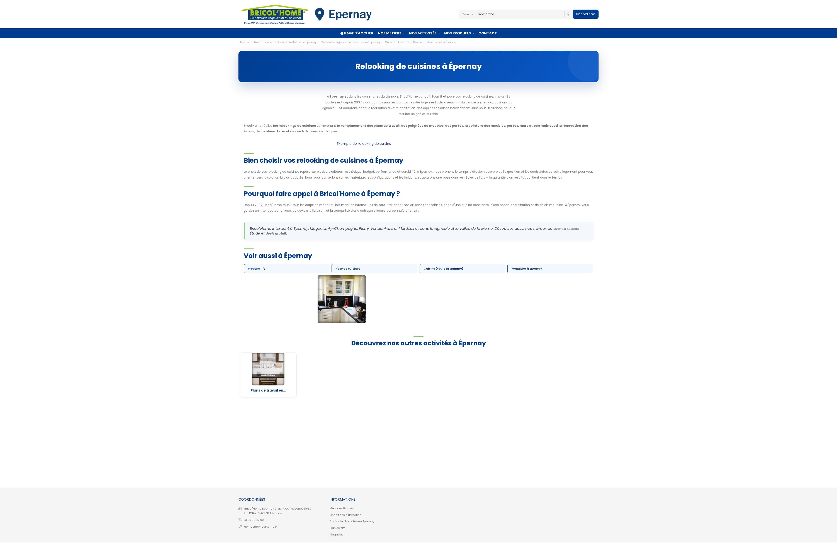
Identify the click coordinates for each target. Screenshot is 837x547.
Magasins (336, 534)
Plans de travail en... (268, 390)
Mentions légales (342, 508)
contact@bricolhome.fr (260, 527)
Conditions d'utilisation (345, 515)
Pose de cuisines (348, 269)
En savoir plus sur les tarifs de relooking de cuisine (289, 143)
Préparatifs (256, 269)
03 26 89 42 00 (253, 520)
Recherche (585, 14)
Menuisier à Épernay (527, 269)
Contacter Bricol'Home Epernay (352, 521)
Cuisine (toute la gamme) (443, 269)
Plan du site (338, 528)
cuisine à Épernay (565, 229)
